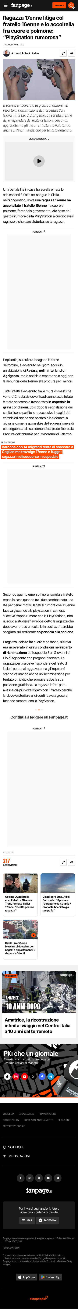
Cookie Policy (11, 1120)
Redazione (64, 1120)
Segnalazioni (26, 1113)
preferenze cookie (14, 1126)
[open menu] (4, 5)
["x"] (33, 1076)
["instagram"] (15, 1076)
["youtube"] (24, 1076)
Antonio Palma (30, 53)
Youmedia (8, 1113)
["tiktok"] (7, 1076)
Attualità (8, 853)
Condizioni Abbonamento (38, 1120)
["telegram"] (50, 1076)
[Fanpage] (39, 1191)
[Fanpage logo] (21, 5)
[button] (71, 53)
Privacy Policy (47, 1113)
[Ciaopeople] (39, 1298)
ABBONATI (59, 5)
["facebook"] (42, 1076)
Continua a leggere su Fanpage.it (39, 717)
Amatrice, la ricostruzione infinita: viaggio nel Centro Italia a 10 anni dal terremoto (37, 1025)
